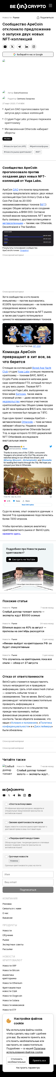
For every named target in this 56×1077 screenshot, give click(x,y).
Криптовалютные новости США (11, 989)
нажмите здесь (11, 533)
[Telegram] (19, 46)
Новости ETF (9, 1009)
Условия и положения (23, 722)
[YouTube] (5, 46)
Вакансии (7, 917)
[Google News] (29, 795)
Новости (7, 17)
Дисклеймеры (42, 726)
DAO (15, 189)
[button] (28, 808)
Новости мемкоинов (13, 1005)
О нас (5, 913)
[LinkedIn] (26, 46)
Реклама (7, 903)
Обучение (7, 935)
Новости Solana (10, 1000)
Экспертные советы (12, 944)
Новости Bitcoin (10, 970)
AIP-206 (37, 346)
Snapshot (24, 250)
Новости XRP (9, 965)
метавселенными (12, 223)
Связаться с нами (11, 908)
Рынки (16, 17)
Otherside (27, 422)
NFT (43, 204)
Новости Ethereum (12, 983)
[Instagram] (33, 46)
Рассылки (7, 949)
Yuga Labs (24, 371)
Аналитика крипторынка (9, 976)
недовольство (11, 401)
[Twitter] (12, 46)
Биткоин (21, 394)
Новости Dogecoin (12, 995)
